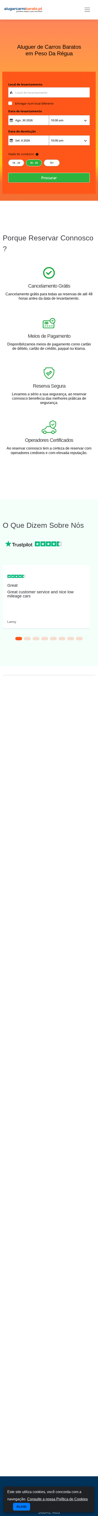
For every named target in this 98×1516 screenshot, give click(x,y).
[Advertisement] (49, 739)
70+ (52, 162)
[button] (18, 638)
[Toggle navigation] (87, 10)
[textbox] (49, 92)
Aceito (21, 1507)
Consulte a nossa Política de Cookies (57, 1499)
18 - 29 (16, 162)
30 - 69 (34, 162)
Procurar (49, 177)
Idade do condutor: (21, 154)
